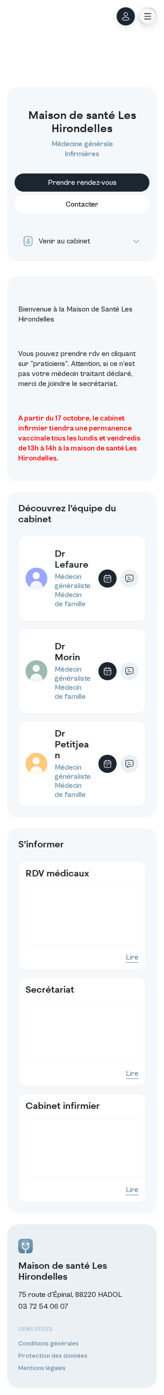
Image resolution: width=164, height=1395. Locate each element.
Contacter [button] (82, 204)
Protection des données (52, 1356)
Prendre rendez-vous (82, 182)
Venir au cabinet (64, 241)
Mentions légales (42, 1368)
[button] (147, 16)
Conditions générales (48, 1343)
